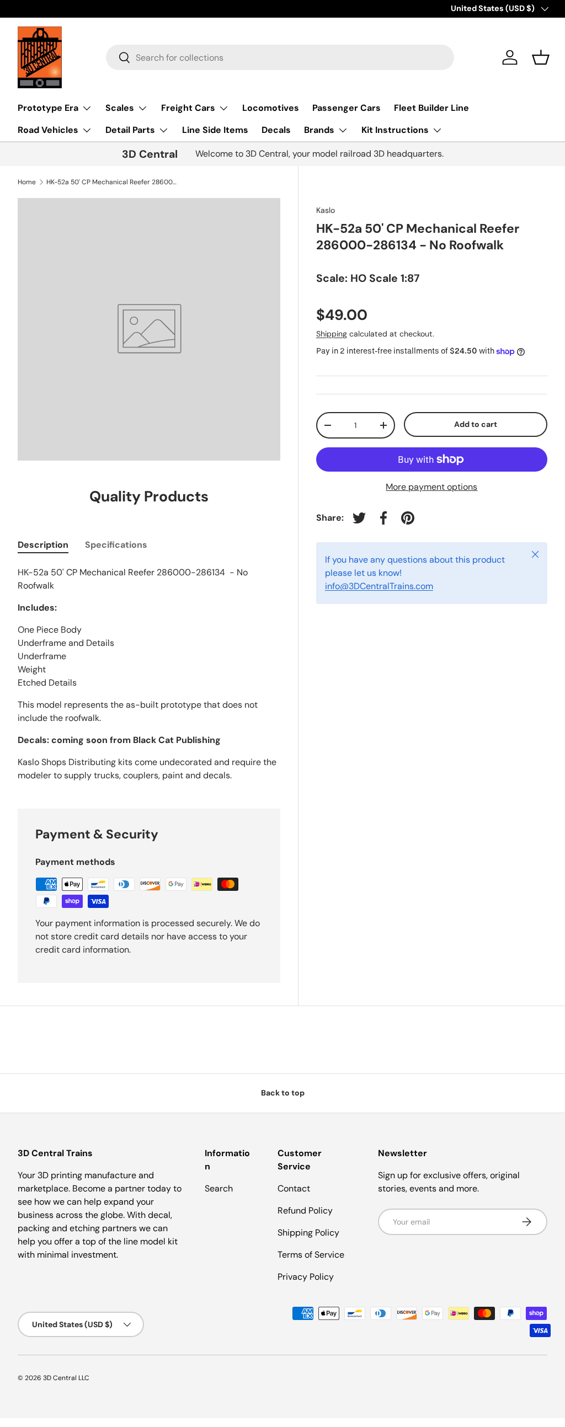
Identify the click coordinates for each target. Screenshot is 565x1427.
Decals (276, 130)
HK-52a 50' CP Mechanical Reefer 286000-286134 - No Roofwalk (112, 182)
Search (219, 1188)
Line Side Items (215, 130)
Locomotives (270, 108)
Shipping (331, 334)
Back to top (283, 1093)
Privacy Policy (306, 1276)
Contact (294, 1188)
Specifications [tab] (116, 545)
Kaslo (325, 210)
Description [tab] (43, 545)
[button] (541, 57)
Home (27, 182)
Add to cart (475, 424)
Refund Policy (305, 1210)
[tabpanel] (149, 674)
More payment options (431, 487)
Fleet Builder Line (431, 108)
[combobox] (280, 57)
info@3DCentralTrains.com (379, 586)
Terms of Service (311, 1254)
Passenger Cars (346, 108)
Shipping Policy (308, 1232)
